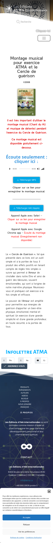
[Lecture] (10, 169)
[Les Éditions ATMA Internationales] (26, 8)
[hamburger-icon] (44, 38)
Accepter (26, 517)
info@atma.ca (26, 480)
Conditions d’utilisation (34, 537)
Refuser (26, 524)
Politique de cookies (17, 537)
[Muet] (38, 169)
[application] (26, 169)
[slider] (43, 169)
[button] (49, 491)
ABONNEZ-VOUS (16, 366)
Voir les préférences (26, 532)
